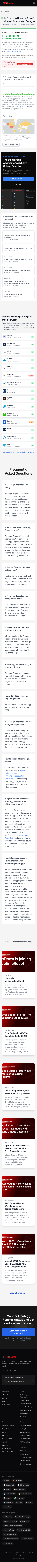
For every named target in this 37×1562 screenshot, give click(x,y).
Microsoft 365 (10, 1494)
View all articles (17, 1293)
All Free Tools (24, 1451)
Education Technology (22, 1517)
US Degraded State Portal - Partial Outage (18, 248)
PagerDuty (9, 838)
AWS (7, 1480)
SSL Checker (24, 1454)
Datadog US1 (10, 1485)
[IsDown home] (7, 3)
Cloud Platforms (9, 1530)
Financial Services (27, 1539)
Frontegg (6, 11)
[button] (34, 3)
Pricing (4, 1398)
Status (17, 1552)
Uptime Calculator (26, 1457)
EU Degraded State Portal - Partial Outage (18, 259)
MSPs (4, 1432)
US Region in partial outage (13, 294)
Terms (31, 1552)
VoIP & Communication (11, 1539)
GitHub (8, 1489)
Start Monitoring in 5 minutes (18, 1332)
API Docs (23, 1417)
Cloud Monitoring (25, 1403)
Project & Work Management (13, 1525)
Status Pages (24, 1400)
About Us (5, 1395)
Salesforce (9, 1502)
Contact (23, 1552)
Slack (20, 835)
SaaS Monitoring (25, 1410)
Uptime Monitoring (26, 1407)
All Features (24, 1413)
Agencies (5, 1445)
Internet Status (25, 1461)
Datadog (27, 835)
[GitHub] (11, 1371)
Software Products (8, 1425)
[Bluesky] (15, 1371)
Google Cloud (20, 1489)
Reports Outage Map (11, 144)
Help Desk (5, 1429)
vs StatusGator (25, 1432)
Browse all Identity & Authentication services (17, 452)
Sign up (21, 107)
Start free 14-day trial (14, 51)
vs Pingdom (24, 1429)
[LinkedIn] (3, 1371)
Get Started (6, 1405)
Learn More (18, 184)
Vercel (30, 1502)
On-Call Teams (7, 1439)
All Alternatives (25, 1442)
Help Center (8, 1552)
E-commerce (6, 1448)
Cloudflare (18, 1480)
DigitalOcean (24, 1485)
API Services (8, 1517)
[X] (7, 1371)
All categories (8, 1543)
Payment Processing (10, 1521)
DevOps (5, 1435)
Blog (3, 1401)
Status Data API (7, 1452)
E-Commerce (24, 1521)
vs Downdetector (25, 1425)
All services (7, 1507)
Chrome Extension (26, 1464)
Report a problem (26, 64)
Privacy (18, 1555)
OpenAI (8, 1498)
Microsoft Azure (26, 1494)
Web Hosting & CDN (23, 1530)
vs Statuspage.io (25, 1435)
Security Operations (10, 1534)
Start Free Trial (17, 179)
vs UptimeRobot (25, 1439)
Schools (4, 1442)
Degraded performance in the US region (17, 270)
